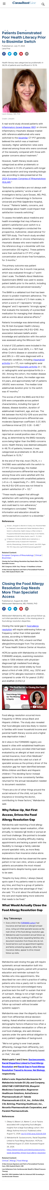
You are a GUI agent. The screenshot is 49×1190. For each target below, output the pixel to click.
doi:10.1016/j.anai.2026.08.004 (33, 1134)
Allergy (13, 1160)
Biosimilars (6, 558)
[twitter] (10, 54)
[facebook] (4, 54)
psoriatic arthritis (28, 367)
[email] (27, 54)
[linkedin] (15, 54)
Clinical (38, 555)
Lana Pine (6, 48)
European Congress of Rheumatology (18, 555)
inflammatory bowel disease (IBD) (19, 127)
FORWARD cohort (28, 923)
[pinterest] (21, 54)
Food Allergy (22, 1160)
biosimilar (23, 138)
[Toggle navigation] (4, 3)
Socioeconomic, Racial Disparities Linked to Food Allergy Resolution (23, 1063)
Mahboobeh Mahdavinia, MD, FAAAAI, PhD (19, 603)
